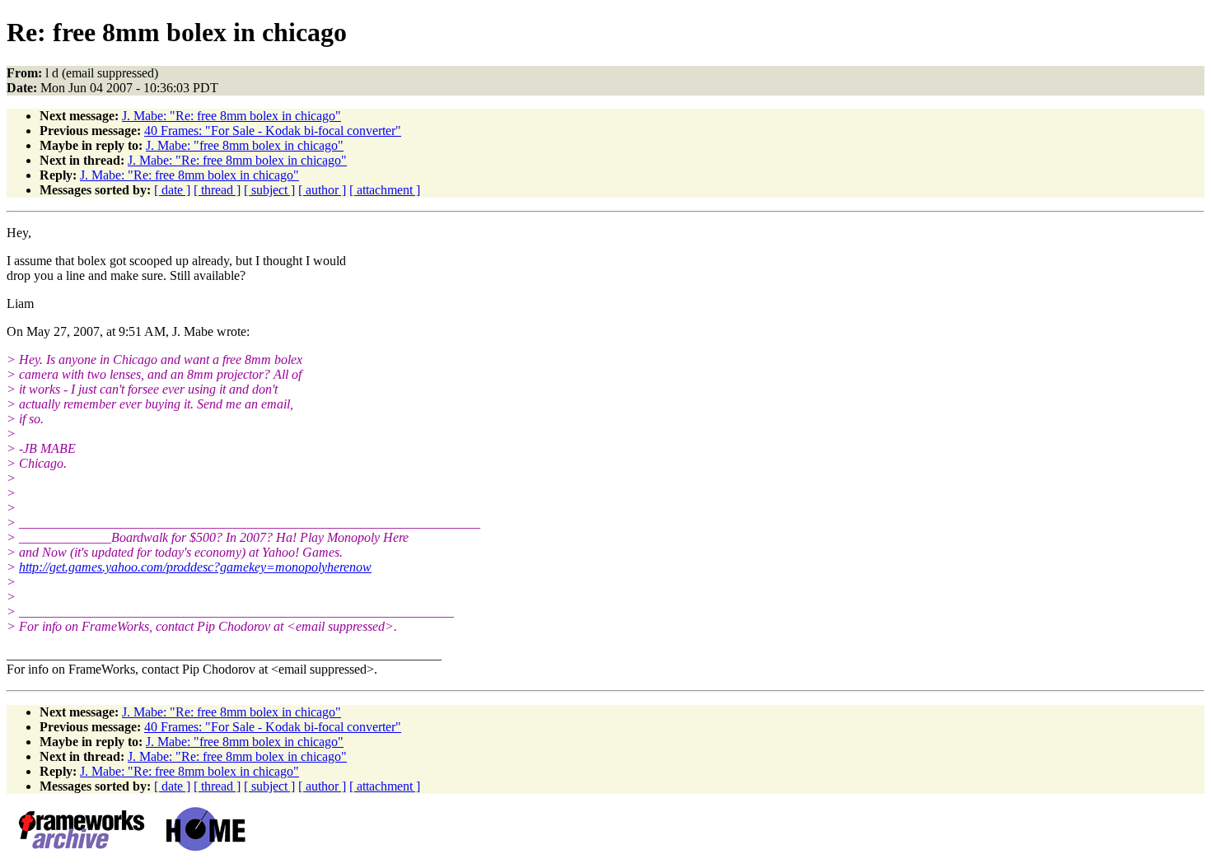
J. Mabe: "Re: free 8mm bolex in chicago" (231, 116)
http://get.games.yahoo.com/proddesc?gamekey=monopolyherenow (195, 567)
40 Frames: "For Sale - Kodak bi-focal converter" (272, 131)
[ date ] (172, 190)
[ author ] (322, 190)
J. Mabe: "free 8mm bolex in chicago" (245, 145)
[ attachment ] (384, 190)
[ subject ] (269, 190)
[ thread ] (217, 190)
